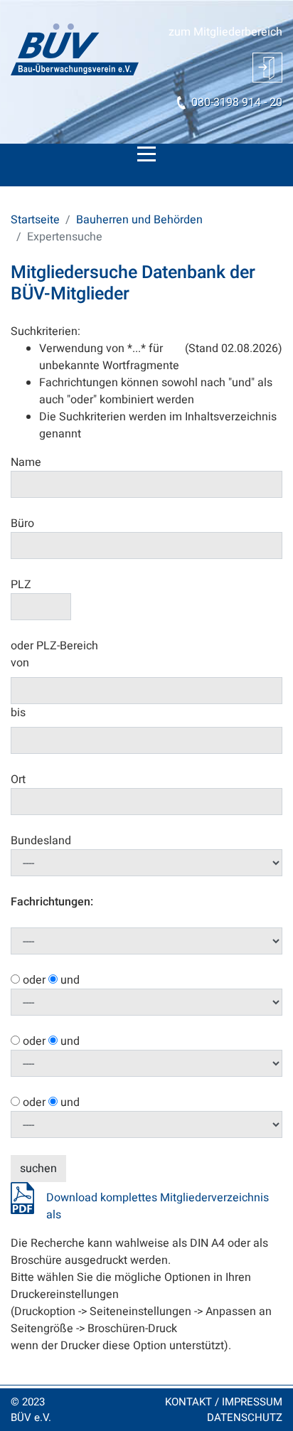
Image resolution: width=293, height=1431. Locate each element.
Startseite (35, 219)
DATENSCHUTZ (244, 1417)
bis (18, 712)
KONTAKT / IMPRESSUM (223, 1402)
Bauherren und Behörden (139, 219)
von (20, 662)
